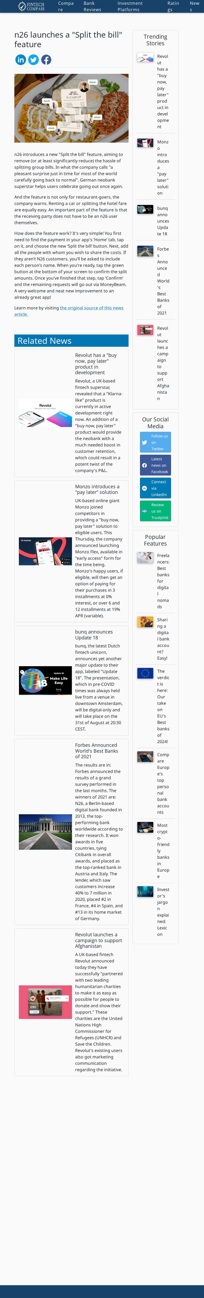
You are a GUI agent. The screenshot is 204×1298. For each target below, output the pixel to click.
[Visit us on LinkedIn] (20, 59)
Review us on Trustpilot (159, 511)
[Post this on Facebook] (46, 59)
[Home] (31, 6)
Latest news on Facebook (159, 465)
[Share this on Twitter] (33, 59)
